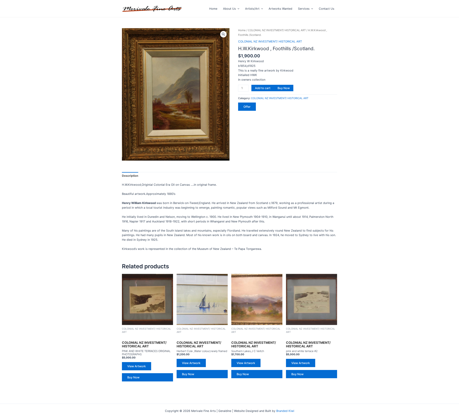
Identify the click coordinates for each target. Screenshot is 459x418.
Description (130, 175)
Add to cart (262, 88)
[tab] (130, 176)
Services (303, 8)
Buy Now (284, 88)
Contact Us (326, 8)
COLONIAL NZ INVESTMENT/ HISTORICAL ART (277, 30)
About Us (229, 8)
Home (213, 8)
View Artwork (136, 366)
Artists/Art (252, 8)
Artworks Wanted (280, 8)
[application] (237, 8)
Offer (246, 106)
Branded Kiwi (285, 411)
